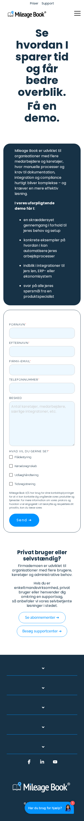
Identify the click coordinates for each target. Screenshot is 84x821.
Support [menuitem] (48, 3)
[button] (77, 13)
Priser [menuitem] (34, 3)
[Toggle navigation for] (42, 670)
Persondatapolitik (53, 507)
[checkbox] (42, 471)
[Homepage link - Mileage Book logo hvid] (42, 793)
